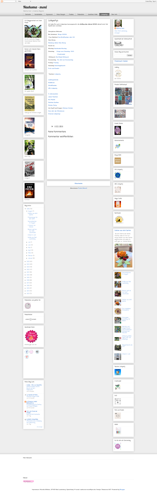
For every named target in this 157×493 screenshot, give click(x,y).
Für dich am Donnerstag (65, 60)
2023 (28, 267)
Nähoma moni (120, 28)
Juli (29, 242)
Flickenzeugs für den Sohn (32, 218)
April (29, 250)
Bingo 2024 (62, 34)
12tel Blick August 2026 (33, 396)
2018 (28, 280)
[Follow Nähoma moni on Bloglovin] (28, 482)
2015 (28, 288)
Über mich (114, 14)
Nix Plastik (51, 99)
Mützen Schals (68, 108)
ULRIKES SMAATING (32, 419)
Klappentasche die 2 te (127, 346)
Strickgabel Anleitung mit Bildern (126, 319)
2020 (28, 275)
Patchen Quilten (53, 102)
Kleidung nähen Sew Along (57, 43)
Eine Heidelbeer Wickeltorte (126, 309)
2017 (28, 283)
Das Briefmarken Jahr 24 (66, 37)
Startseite (28, 14)
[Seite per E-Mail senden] (52, 126)
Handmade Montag (60, 48)
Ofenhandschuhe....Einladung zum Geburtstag (34, 421)
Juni (29, 245)
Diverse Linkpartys (54, 113)
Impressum (49, 14)
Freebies (71, 14)
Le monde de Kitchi (32, 395)
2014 (28, 291)
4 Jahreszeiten (53, 94)
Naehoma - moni (35, 7)
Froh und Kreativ (53, 68)
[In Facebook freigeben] (60, 126)
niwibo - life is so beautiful (34, 385)
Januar (30, 258)
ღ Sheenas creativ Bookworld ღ (32, 402)
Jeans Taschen (53, 96)
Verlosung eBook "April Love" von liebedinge (126, 337)
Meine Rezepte (61, 14)
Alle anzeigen (39, 427)
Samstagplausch (60, 65)
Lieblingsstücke (53, 79)
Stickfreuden (52, 85)
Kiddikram (51, 82)
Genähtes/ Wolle (92, 14)
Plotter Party (52, 105)
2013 (28, 294)
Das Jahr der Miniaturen (56, 111)
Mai (29, 248)
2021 (28, 272)
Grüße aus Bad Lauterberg (32, 238)
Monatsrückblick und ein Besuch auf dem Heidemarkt (33, 388)
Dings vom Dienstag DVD (65, 51)
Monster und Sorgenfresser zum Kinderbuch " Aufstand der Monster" (127, 330)
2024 (28, 264)
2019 (28, 278)
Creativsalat (61, 54)
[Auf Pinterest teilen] (62, 126)
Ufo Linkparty (52, 88)
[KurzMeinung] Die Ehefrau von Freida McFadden (34, 405)
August (30, 211)
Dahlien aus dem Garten (32, 214)
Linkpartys (104, 14)
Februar (30, 256)
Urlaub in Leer (32, 235)
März (30, 253)
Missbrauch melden (121, 61)
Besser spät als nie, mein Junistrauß (32, 231)
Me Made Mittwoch (62, 57)
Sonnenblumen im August (32, 222)
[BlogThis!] (57, 126)
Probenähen (81, 14)
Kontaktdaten (38, 14)
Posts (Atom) (82, 188)
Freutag (56, 62)
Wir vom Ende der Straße (32, 412)
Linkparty (57, 74)
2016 (28, 286)
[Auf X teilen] (59, 126)
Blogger (122, 489)
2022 (28, 270)
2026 (28, 209)
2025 (28, 262)
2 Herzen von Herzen (32, 226)
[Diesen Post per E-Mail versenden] (55, 126)
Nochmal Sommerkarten (33, 414)
